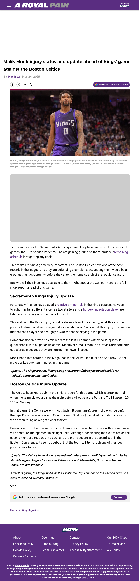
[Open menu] (9, 5)
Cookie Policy (22, 550)
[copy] (31, 84)
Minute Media (22, 565)
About (17, 537)
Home (14, 510)
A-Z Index (113, 550)
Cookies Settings (24, 556)
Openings (47, 537)
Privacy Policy (78, 544)
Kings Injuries (29, 510)
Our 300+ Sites (117, 537)
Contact (74, 537)
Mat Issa (14, 76)
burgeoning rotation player (101, 309)
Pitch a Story (50, 544)
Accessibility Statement (85, 550)
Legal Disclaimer (52, 550)
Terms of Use (116, 544)
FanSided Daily (23, 544)
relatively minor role (70, 304)
